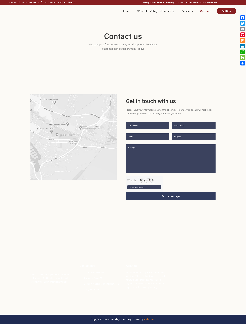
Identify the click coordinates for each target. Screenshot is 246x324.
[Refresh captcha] (159, 179)
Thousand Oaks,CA (93, 278)
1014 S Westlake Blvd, (95, 272)
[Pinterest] (242, 35)
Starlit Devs (149, 319)
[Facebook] (242, 17)
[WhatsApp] (242, 52)
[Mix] (242, 40)
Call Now (226, 11)
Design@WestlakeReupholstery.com (101, 283)
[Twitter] (242, 23)
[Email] (242, 29)
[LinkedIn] (242, 46)
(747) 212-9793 (69, 2)
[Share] (242, 63)
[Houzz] (242, 57)
